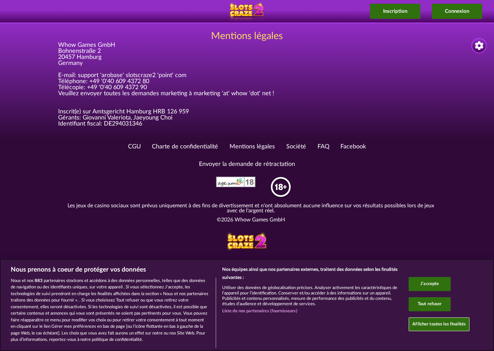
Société (296, 147)
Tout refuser (430, 304)
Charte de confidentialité (185, 147)
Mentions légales (252, 147)
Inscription (395, 11)
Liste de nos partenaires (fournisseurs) (259, 311)
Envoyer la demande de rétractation (247, 164)
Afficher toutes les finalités (439, 324)
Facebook (353, 147)
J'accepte (429, 284)
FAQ (323, 147)
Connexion (457, 11)
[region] (247, 305)
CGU (134, 147)
